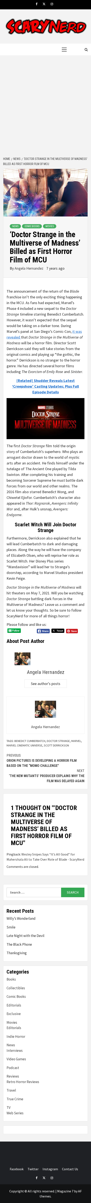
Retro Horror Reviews (23, 1081)
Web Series (15, 1113)
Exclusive (14, 1013)
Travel (11, 1090)
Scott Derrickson (56, 745)
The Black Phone (19, 944)
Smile (11, 927)
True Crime (15, 1099)
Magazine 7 (65, 1191)
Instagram (50, 1169)
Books (11, 979)
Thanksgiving (17, 953)
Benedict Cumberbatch (29, 741)
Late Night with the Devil (25, 935)
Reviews (13, 1076)
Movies (50, 226)
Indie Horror (16, 1036)
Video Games (16, 1059)
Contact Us (70, 1169)
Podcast (13, 1067)
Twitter (33, 1169)
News (15, 226)
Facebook (16, 1169)
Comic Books (32, 226)
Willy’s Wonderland (21, 918)
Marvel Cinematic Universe (24, 745)
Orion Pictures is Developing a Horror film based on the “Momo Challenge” (42, 760)
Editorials (14, 1005)
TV (9, 1107)
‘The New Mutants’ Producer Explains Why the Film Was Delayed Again (46, 776)
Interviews (15, 1050)
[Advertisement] (45, 106)
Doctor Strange (58, 741)
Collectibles (16, 988)
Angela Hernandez (29, 268)
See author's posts (45, 683)
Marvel (76, 741)
